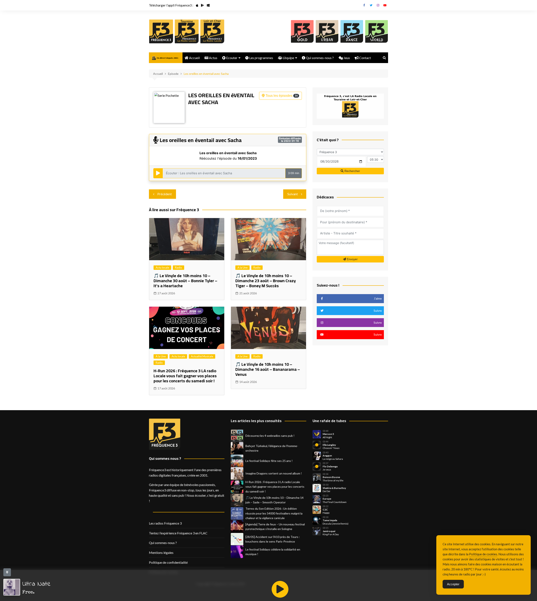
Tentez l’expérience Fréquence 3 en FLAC (178, 533)
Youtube (385, 5)
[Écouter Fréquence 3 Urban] (327, 31)
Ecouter (231, 58)
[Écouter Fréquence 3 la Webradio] (161, 31)
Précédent (164, 194)
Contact (364, 58)
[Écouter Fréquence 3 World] (376, 31)
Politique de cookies (483, 554)
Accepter (453, 584)
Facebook (364, 5)
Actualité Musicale (202, 356)
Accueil (194, 58)
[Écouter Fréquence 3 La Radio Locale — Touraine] (187, 31)
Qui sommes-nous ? (319, 58)
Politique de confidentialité (168, 562)
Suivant (292, 194)
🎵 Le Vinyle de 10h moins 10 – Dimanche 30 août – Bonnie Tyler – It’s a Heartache (185, 281)
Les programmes (261, 58)
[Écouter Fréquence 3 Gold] (302, 31)
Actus (212, 58)
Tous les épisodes (281, 95)
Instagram (378, 5)
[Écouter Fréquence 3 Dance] (351, 31)
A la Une (242, 267)
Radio (178, 267)
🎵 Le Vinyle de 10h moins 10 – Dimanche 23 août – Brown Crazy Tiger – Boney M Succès (265, 281)
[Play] (280, 589)
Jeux (346, 58)
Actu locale (162, 267)
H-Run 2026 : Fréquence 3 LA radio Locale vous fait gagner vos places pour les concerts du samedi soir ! (185, 376)
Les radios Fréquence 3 (165, 523)
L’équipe (288, 58)
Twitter (371, 5)
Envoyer (352, 259)
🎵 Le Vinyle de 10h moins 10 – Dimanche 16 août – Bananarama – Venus (267, 369)
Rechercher (352, 171)
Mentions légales (161, 552)
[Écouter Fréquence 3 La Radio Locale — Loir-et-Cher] (212, 31)
